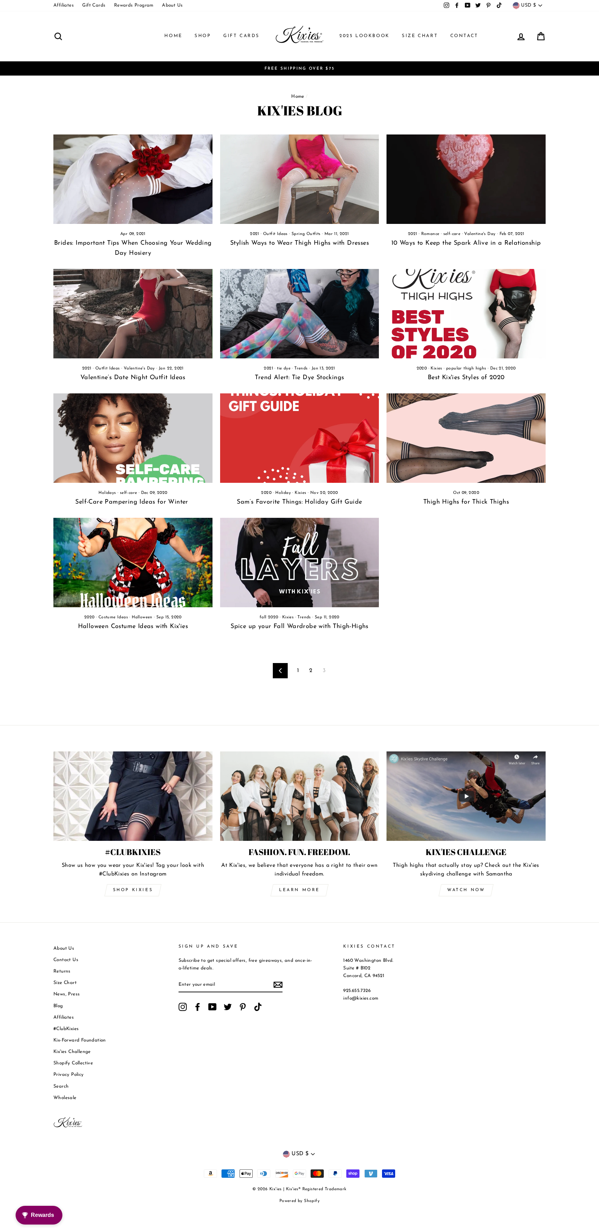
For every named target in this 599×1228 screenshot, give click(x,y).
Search (61, 1086)
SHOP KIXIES (133, 890)
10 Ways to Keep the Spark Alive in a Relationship (466, 243)
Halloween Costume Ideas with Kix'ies (133, 627)
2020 (422, 368)
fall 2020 (269, 617)
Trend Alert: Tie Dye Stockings (299, 378)
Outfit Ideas (275, 234)
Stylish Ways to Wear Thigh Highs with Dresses (299, 243)
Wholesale (65, 1098)
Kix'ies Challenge (72, 1052)
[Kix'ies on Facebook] (197, 1007)
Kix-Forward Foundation (79, 1040)
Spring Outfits (306, 234)
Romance (430, 234)
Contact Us (65, 960)
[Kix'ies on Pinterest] (242, 1007)
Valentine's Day (479, 234)
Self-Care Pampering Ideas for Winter (132, 502)
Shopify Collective (73, 1063)
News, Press (66, 994)
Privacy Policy (68, 1074)
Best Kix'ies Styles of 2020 (466, 378)
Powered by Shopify (299, 1201)
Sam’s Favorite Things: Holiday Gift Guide (299, 502)
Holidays (107, 493)
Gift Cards (93, 5)
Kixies (436, 368)
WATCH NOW (466, 890)
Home (173, 36)
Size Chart (420, 36)
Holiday (283, 493)
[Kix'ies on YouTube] (212, 1007)
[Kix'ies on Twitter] (228, 1007)
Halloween (142, 617)
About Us (172, 5)
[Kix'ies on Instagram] (183, 1007)
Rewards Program (134, 5)
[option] (299, 68)
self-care (452, 234)
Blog (58, 1006)
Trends (300, 368)
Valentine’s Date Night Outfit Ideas (132, 378)
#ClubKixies (66, 1029)
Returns (62, 971)
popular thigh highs (466, 368)
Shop (202, 36)
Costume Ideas (113, 617)
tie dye (283, 368)
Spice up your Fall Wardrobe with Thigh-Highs (299, 627)
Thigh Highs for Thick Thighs (466, 502)
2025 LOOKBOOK (364, 36)
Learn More (299, 890)
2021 (254, 234)
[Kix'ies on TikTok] (258, 1007)
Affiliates (63, 5)
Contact (464, 36)
